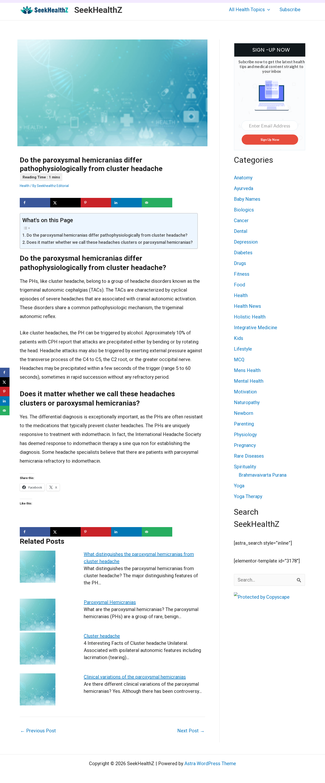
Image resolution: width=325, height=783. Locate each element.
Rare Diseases (249, 456)
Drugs (240, 263)
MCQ (239, 359)
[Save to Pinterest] (96, 202)
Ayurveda (243, 188)
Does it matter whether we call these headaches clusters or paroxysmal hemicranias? (110, 242)
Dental (240, 231)
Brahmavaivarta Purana (262, 475)
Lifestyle (243, 349)
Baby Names (247, 199)
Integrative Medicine (255, 327)
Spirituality (245, 467)
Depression (246, 242)
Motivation (245, 392)
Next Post (191, 730)
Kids (238, 338)
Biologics (244, 210)
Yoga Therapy (248, 496)
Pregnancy (245, 445)
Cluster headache (102, 636)
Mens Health (247, 370)
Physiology (245, 434)
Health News (247, 306)
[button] (267, 9)
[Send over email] (157, 202)
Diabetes (243, 252)
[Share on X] (65, 202)
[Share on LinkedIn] (126, 202)
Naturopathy (247, 402)
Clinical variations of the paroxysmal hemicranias (135, 677)
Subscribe (290, 9)
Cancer (241, 220)
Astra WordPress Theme (210, 763)
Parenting (244, 424)
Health (25, 186)
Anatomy (243, 178)
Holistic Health (250, 317)
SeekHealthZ (98, 10)
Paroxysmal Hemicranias (110, 602)
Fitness (241, 274)
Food (239, 285)
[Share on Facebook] (35, 202)
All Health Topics (247, 9)
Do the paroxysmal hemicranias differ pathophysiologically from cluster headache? (107, 235)
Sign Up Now (269, 139)
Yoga (239, 486)
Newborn (243, 413)
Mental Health (248, 381)
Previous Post (38, 730)
